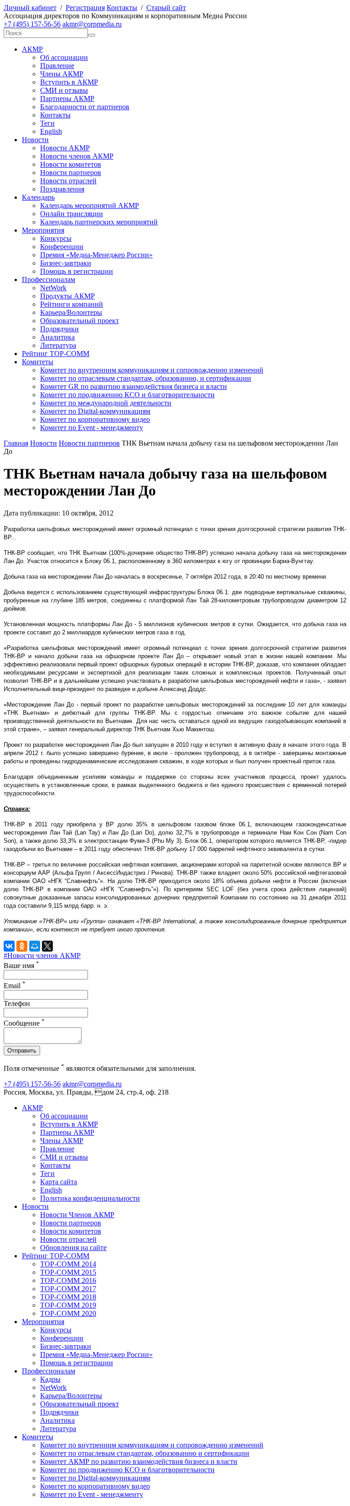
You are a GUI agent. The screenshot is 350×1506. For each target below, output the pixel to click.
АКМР (32, 49)
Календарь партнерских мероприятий (99, 222)
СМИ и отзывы (64, 90)
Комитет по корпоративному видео (95, 419)
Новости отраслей (68, 181)
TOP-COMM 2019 (68, 1305)
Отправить (21, 1050)
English (51, 131)
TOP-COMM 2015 (68, 1272)
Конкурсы (56, 238)
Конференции (61, 246)
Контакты (122, 7)
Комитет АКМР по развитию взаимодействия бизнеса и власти (138, 1461)
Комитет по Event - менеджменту (91, 427)
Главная (16, 443)
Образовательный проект (79, 321)
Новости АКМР (65, 148)
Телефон (17, 1003)
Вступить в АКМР (69, 82)
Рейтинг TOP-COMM (55, 353)
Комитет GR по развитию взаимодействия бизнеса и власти (133, 386)
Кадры (50, 1379)
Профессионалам (48, 279)
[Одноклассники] (21, 946)
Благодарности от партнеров (84, 107)
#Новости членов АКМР (42, 955)
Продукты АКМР (67, 296)
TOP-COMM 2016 (68, 1280)
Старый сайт (166, 7)
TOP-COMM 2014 (68, 1264)
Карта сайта (58, 1182)
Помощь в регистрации (76, 271)
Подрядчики (59, 329)
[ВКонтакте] (9, 946)
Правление (57, 65)
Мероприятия (43, 230)
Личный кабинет (30, 7)
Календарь (38, 197)
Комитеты (37, 362)
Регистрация (85, 7)
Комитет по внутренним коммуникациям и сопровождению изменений (151, 370)
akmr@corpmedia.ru (92, 24)
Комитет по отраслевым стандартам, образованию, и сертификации (145, 378)
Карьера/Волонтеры (71, 312)
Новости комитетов (70, 164)
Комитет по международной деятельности (105, 403)
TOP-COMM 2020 (68, 1313)
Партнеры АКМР (67, 98)
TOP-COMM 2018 (68, 1297)
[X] (47, 946)
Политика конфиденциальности (90, 1198)
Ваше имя (21, 965)
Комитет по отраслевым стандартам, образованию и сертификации (144, 1453)
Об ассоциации (64, 57)
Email (15, 986)
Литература (58, 345)
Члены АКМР (61, 74)
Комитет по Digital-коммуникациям (95, 411)
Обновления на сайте (73, 1247)
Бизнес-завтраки (65, 263)
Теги (47, 123)
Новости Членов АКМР (77, 1215)
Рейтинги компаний (71, 304)
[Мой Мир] (34, 946)
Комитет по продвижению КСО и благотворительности (127, 395)
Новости (35, 140)
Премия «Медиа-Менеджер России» (96, 255)
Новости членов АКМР (76, 156)
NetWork (53, 288)
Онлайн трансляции (71, 214)
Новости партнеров (70, 172)
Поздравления (62, 189)
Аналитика (57, 337)
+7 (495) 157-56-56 (32, 24)
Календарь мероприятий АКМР (89, 205)
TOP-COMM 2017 (68, 1289)
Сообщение (24, 1023)
